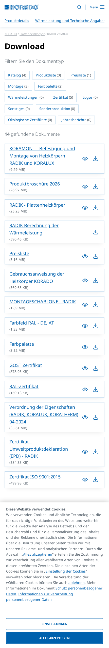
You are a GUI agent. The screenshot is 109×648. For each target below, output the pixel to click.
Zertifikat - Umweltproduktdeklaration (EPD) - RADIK (38, 449)
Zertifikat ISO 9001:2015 (35, 477)
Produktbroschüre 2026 (34, 184)
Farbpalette (21, 344)
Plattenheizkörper (32, 34)
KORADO (11, 34)
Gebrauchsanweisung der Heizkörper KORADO (36, 277)
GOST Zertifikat (25, 365)
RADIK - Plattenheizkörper (37, 205)
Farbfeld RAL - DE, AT (31, 323)
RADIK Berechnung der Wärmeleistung (34, 229)
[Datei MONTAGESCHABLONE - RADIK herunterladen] (85, 305)
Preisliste (19, 253)
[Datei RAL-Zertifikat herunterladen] (85, 389)
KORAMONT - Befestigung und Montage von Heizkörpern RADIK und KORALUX (42, 155)
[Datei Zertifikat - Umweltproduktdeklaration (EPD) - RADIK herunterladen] (85, 452)
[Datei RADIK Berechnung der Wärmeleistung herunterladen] (96, 232)
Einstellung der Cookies (66, 571)
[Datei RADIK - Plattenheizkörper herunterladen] (85, 208)
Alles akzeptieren (37, 554)
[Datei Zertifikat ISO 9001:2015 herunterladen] (85, 480)
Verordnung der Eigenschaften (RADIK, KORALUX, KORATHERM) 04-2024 (43, 414)
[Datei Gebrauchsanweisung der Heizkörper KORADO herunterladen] (85, 280)
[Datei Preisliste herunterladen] (85, 256)
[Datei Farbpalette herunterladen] (85, 347)
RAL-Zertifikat (24, 386)
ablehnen (76, 582)
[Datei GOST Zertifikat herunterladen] (85, 368)
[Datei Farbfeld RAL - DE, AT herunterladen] (85, 326)
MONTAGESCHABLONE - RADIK (42, 302)
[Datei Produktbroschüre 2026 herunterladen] (85, 186)
